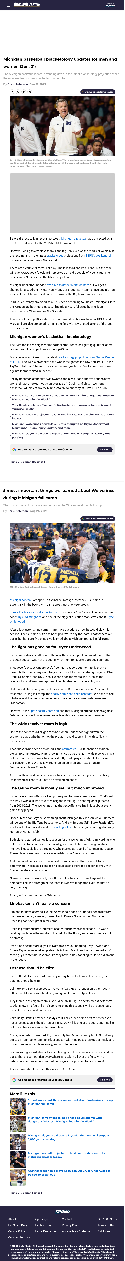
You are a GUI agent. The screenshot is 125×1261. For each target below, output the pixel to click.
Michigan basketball (74, 238)
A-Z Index (104, 1231)
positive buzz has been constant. (72, 694)
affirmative (69, 749)
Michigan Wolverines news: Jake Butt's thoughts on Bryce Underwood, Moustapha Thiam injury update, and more (60, 426)
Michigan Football (31, 1192)
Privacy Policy (71, 1225)
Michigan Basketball (32, 462)
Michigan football (21, 600)
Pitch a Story (43, 1225)
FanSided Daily (18, 1225)
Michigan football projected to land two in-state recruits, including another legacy (63, 416)
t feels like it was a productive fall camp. (36, 612)
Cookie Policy (17, 1231)
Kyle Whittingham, (30, 617)
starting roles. (63, 827)
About (12, 1219)
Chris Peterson (17, 84)
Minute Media (24, 1246)
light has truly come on (44, 711)
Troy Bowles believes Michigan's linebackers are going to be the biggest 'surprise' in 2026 (61, 407)
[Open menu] (8, 5)
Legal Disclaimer (46, 1231)
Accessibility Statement (77, 1231)
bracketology (55, 255)
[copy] (29, 91)
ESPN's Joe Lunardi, (98, 255)
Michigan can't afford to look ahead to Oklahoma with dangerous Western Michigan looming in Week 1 (63, 397)
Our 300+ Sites (107, 1219)
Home (13, 462)
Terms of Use (106, 1225)
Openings (41, 1219)
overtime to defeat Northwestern (68, 285)
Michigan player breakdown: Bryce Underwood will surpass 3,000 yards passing (61, 435)
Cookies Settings (19, 1237)
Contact (67, 1219)
